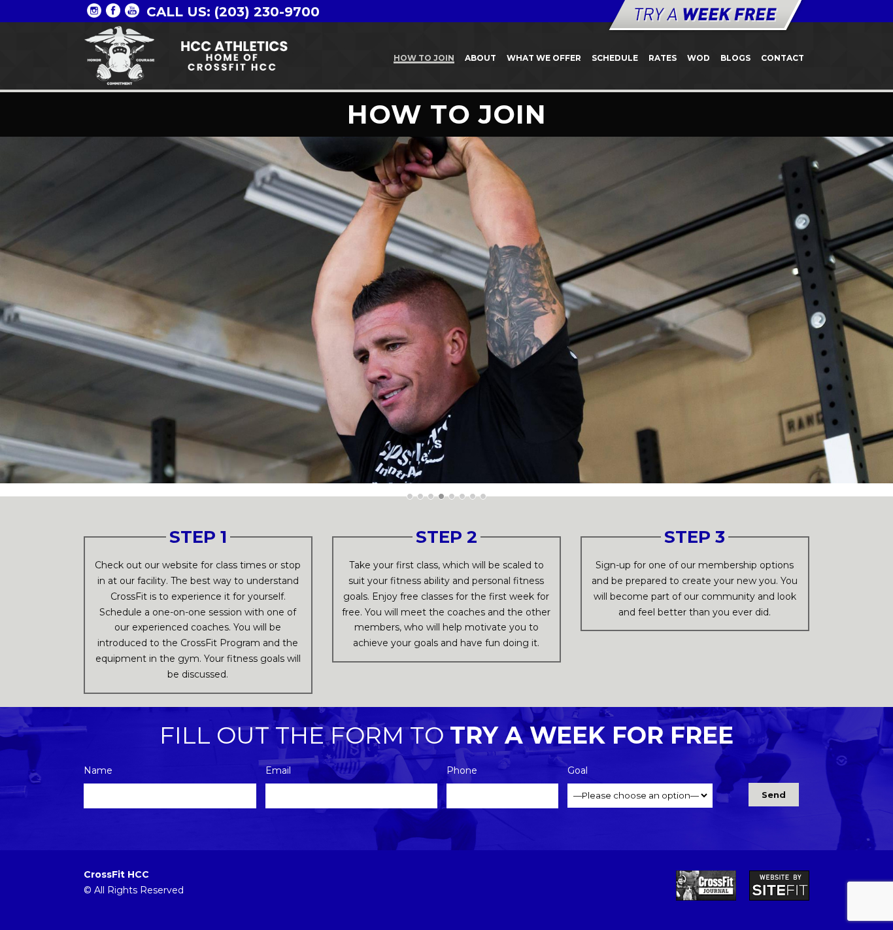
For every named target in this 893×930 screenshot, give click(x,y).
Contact (782, 58)
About (480, 58)
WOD (698, 58)
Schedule (615, 58)
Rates (663, 58)
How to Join (424, 58)
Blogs (735, 58)
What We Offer (544, 58)
